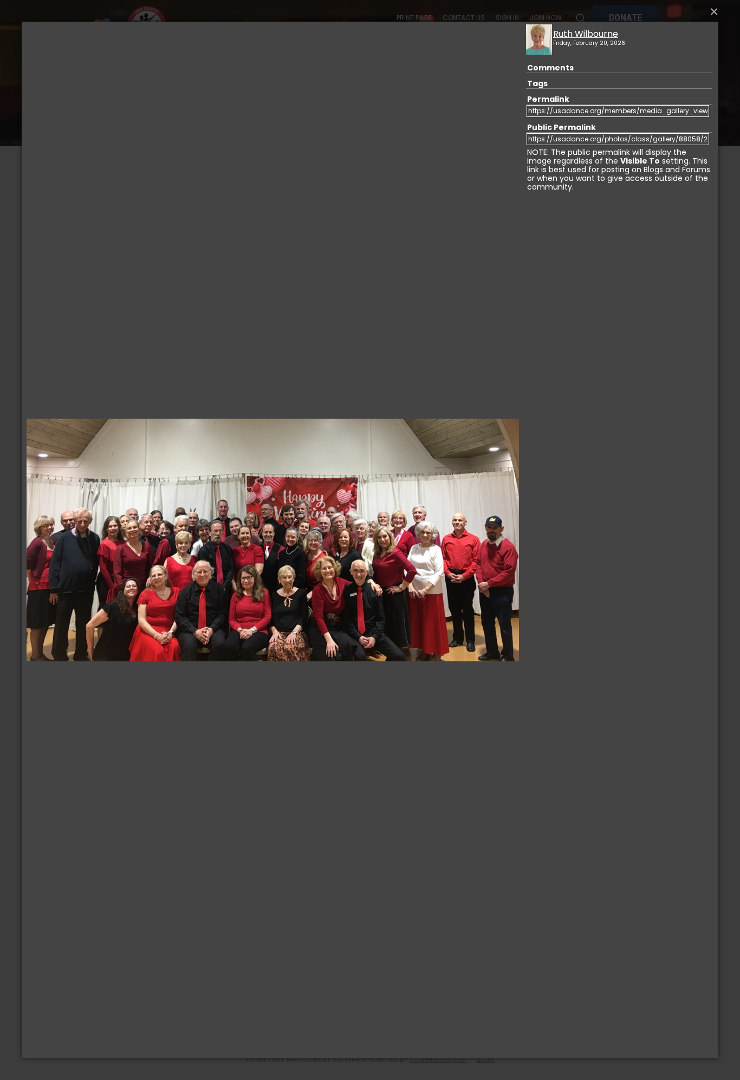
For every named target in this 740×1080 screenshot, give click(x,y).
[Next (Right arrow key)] (499, 540)
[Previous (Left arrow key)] (46, 540)
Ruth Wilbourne (585, 34)
